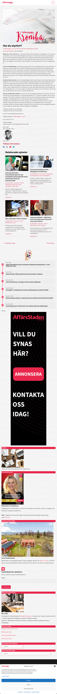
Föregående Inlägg (9, 243)
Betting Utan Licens (6, 632)
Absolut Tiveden (44, 560)
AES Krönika (23, 48)
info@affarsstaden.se (26, 616)
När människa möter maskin (16, 219)
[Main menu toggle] (53, 2)
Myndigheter (8, 186)
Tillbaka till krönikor (11, 144)
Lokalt (41, 175)
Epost (3, 578)
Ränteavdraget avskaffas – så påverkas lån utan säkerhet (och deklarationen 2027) (29, 298)
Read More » (8, 197)
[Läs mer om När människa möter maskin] (16, 208)
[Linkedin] (13, 147)
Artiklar (14, 222)
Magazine (43, 225)
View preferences (28, 688)
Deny (28, 684)
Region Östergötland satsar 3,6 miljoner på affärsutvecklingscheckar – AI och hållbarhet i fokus (28, 265)
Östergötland (46, 175)
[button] (55, 666)
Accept (28, 680)
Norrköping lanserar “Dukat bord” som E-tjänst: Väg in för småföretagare (27, 306)
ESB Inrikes (15, 184)
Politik (13, 186)
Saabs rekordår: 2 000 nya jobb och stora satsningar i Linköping (24, 274)
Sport (17, 186)
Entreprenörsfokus (34, 175)
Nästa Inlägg (51, 243)
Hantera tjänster (5, 676)
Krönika (36, 48)
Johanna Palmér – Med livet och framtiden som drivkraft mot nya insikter (41, 219)
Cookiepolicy (20, 692)
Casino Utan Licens (6, 638)
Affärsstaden (30, 48)
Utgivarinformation (35, 692)
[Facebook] (3, 147)
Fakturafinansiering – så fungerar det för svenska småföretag (23, 282)
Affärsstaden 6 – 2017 (19, 116)
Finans (19, 184)
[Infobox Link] (28, 460)
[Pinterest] (10, 147)
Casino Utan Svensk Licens (8, 635)
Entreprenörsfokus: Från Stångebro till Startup (39, 170)
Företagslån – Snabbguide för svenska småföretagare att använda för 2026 (27, 290)
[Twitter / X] (7, 147)
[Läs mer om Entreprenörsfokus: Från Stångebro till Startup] (41, 161)
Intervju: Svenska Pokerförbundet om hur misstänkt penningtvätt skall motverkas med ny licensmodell (16, 177)
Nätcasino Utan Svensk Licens (9, 628)
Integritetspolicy (27, 692)
